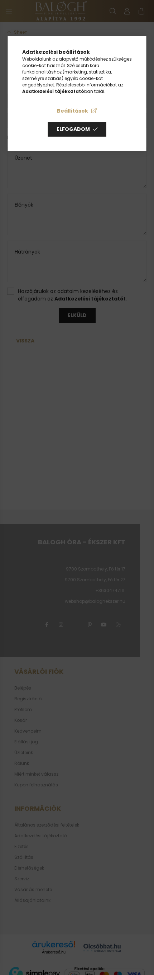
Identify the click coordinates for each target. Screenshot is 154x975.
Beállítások (72, 110)
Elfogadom (73, 129)
